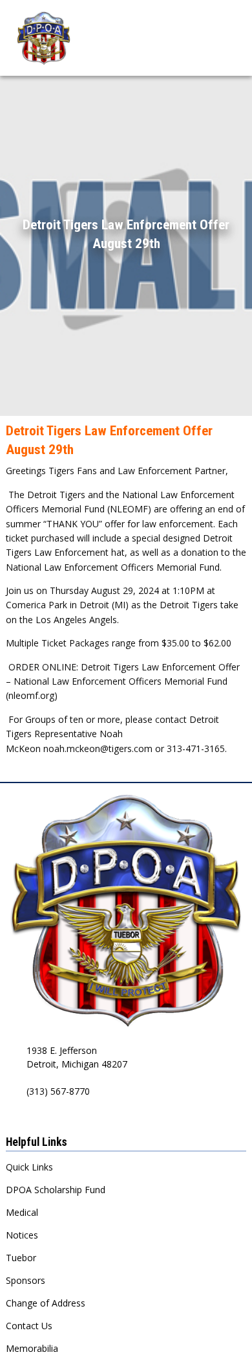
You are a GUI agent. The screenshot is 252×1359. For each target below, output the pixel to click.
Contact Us (29, 1325)
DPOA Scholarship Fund (55, 1189)
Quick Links (29, 1167)
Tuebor (21, 1257)
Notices (22, 1235)
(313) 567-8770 (58, 1091)
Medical (22, 1212)
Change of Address (45, 1303)
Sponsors (25, 1280)
